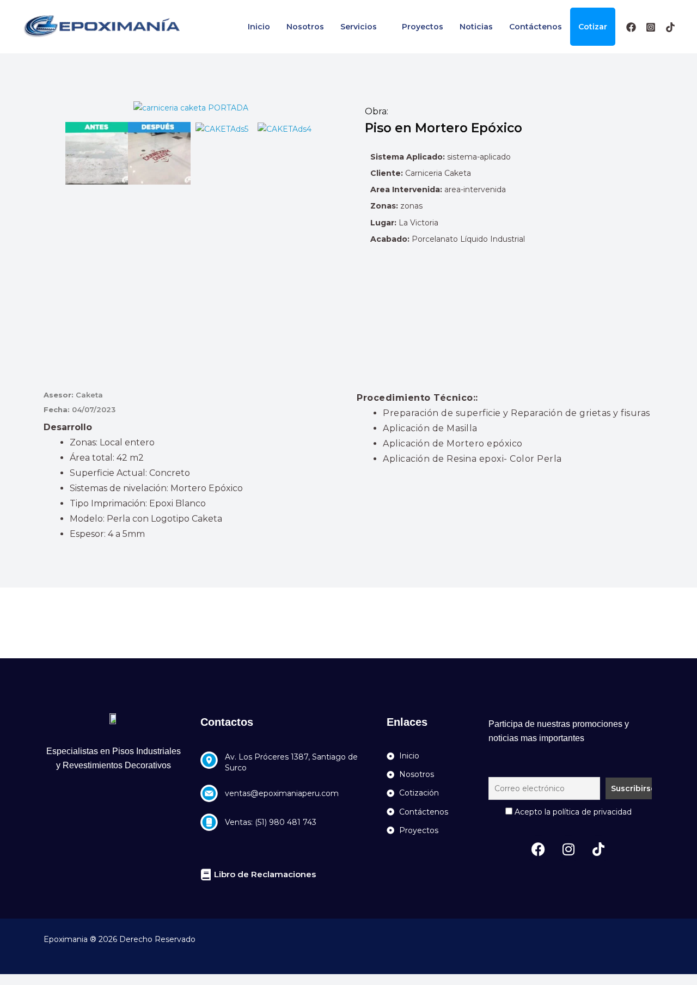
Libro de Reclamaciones (265, 874)
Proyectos (422, 27)
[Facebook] (631, 27)
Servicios (358, 27)
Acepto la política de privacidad (572, 812)
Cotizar (592, 27)
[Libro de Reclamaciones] (206, 874)
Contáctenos (535, 27)
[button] (54, 153)
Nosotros (305, 27)
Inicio (259, 27)
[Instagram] (651, 27)
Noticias (476, 27)
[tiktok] (670, 27)
